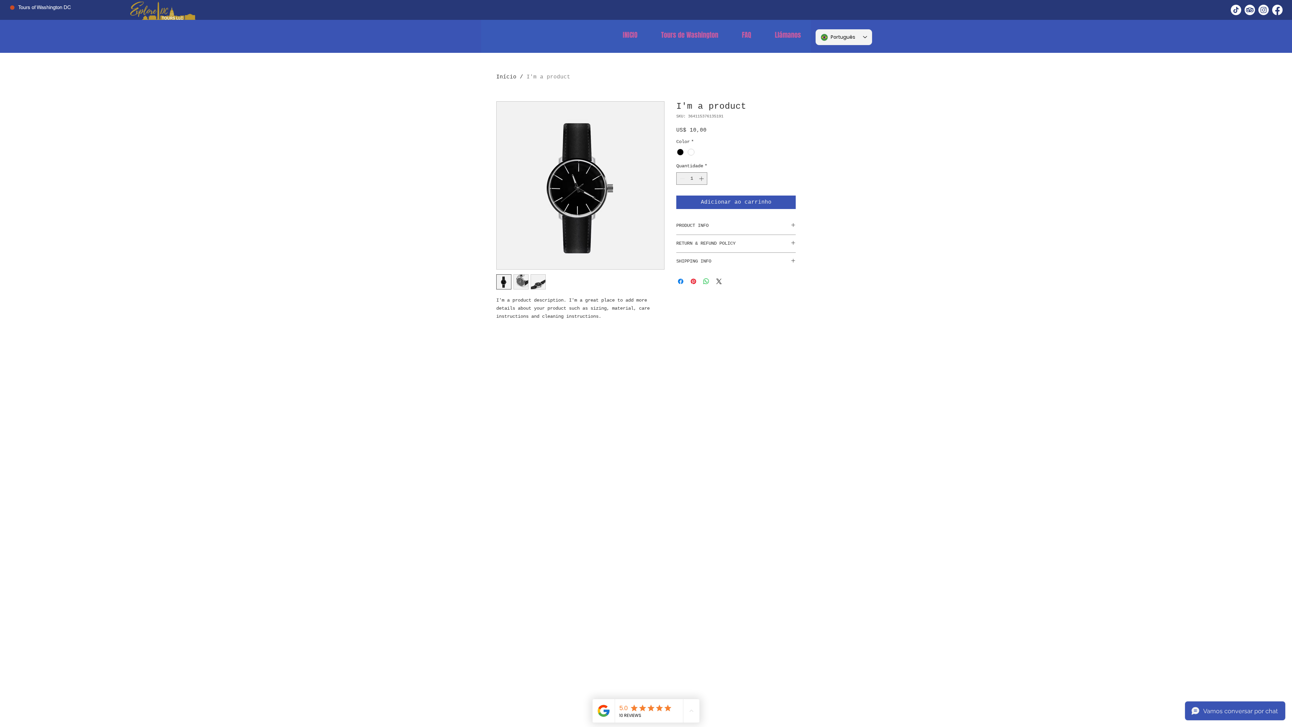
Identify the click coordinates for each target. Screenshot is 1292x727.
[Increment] (702, 178)
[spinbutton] (692, 178)
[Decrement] (681, 178)
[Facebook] (1277, 10)
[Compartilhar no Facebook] (681, 281)
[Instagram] (1263, 10)
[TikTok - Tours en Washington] (1236, 10)
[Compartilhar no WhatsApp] (706, 281)
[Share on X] (719, 281)
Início (506, 77)
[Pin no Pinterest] (693, 281)
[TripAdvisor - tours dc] (1250, 10)
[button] (689, 35)
